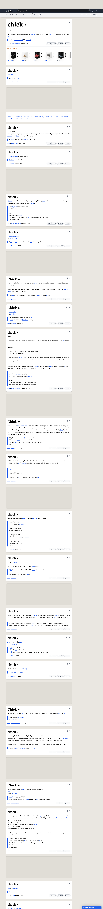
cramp (33, 623)
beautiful (39, 295)
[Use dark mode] (96, 11)
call (13, 160)
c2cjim (12, 752)
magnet (29, 376)
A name (9, 642)
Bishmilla (13, 676)
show (24, 139)
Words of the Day (10, 15)
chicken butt (28, 119)
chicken (13, 74)
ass (40, 841)
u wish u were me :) (15, 723)
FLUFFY (32, 625)
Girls (8, 888)
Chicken (14, 793)
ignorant (66, 289)
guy (10, 469)
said (19, 78)
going (12, 295)
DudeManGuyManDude (16, 388)
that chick (20, 40)
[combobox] (54, 10)
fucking (16, 442)
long (41, 816)
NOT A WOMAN (12, 644)
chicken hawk (64, 117)
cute (32, 203)
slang (23, 134)
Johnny (13, 549)
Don (10, 160)
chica (17, 136)
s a (11, 78)
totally (23, 438)
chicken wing (49, 117)
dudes (21, 672)
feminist (9, 292)
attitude (15, 888)
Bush (8, 791)
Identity (29, 15)
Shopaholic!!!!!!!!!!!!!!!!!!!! (16, 223)
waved (28, 40)
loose (10, 201)
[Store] (92, 11)
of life (47, 295)
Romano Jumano (15, 143)
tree (31, 318)
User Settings (93, 15)
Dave (12, 246)
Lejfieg (13, 448)
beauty (36, 283)
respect (23, 463)
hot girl (12, 314)
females (34, 518)
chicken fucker (19, 119)
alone (35, 824)
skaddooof (13, 323)
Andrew (13, 895)
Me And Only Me (15, 803)
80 (63, 341)
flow (57, 818)
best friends (18, 374)
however (32, 34)
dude (20, 358)
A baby (9, 74)
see (15, 40)
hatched (26, 799)
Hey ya (11, 672)
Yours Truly (13, 578)
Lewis (54, 617)
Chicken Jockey (39, 117)
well (66, 818)
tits (25, 841)
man (12, 139)
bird (14, 312)
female (24, 789)
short (35, 615)
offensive (51, 34)
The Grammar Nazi (15, 43)
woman (17, 238)
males (23, 518)
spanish (9, 136)
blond (66, 738)
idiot (38, 477)
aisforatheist (14, 629)
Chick (8, 299)
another (12, 156)
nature (9, 36)
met (11, 242)
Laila (12, 656)
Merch (68, 44)
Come (13, 719)
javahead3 (13, 299)
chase (45, 368)
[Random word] (89, 11)
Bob (11, 648)
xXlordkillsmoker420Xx (16, 82)
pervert (27, 537)
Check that (12, 892)
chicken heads (18, 117)
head (61, 430)
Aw (11, 570)
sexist (33, 566)
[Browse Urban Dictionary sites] (11, 10)
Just (8, 156)
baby (29, 217)
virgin (19, 426)
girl (18, 669)
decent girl (13, 481)
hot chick (25, 320)
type (11, 238)
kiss (59, 713)
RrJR (12, 851)
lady (26, 669)
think (41, 744)
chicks (28, 139)
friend (18, 440)
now (37, 799)
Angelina (14, 207)
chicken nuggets (28, 117)
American (57, 615)
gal (16, 650)
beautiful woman (14, 236)
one (16, 242)
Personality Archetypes (40, 15)
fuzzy (33, 570)
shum (12, 163)
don (19, 463)
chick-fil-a (10, 119)
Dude (11, 320)
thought (17, 748)
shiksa (33, 748)
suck (23, 713)
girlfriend (21, 524)
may (36, 366)
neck (65, 713)
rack (28, 574)
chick (8, 43)
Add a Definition (84, 15)
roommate (24, 426)
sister (20, 537)
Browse (18, 15)
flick (37, 382)
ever (43, 201)
